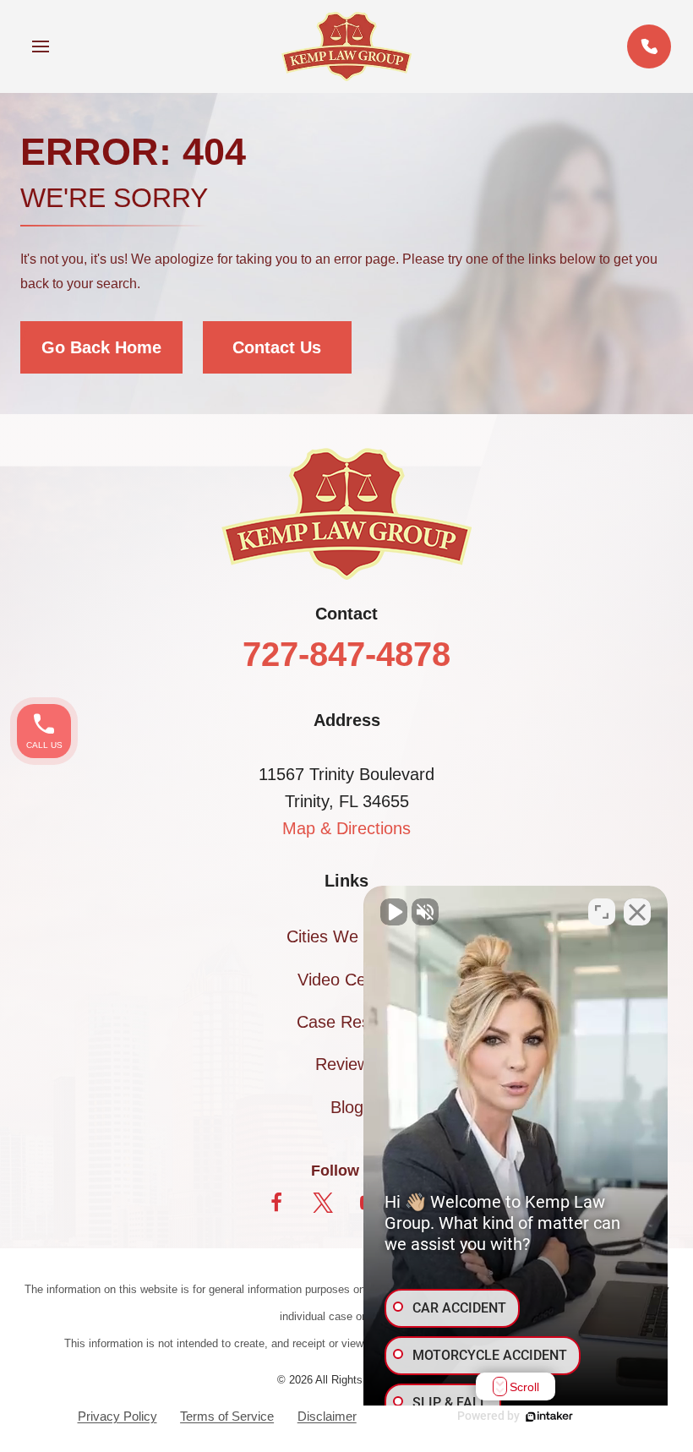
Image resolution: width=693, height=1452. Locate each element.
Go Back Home (101, 347)
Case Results (346, 1022)
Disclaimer (327, 1416)
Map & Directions (346, 828)
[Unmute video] (393, 911)
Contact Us (276, 347)
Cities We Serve (346, 936)
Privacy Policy (117, 1416)
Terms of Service (227, 1416)
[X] (323, 1202)
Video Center (346, 979)
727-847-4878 (346, 654)
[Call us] (649, 46)
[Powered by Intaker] (549, 1416)
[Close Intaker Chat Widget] (637, 911)
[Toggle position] (601, 911)
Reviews (346, 1064)
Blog (346, 1107)
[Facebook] (276, 1202)
